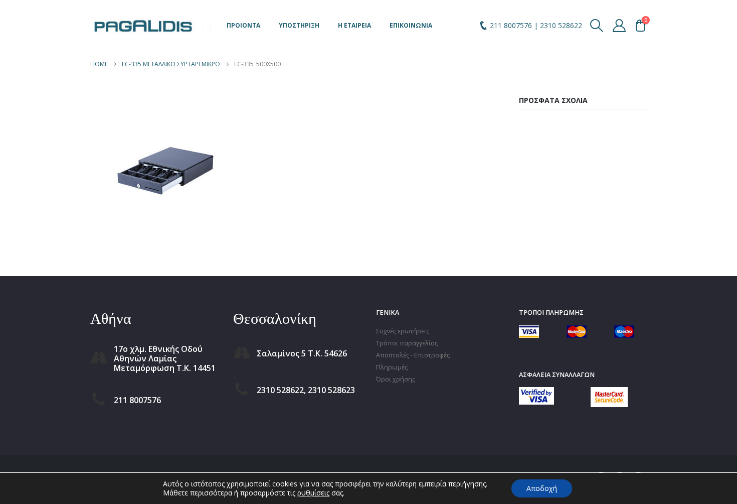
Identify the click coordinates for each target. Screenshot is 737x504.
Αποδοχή (541, 488)
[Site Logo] (143, 25)
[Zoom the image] (536, 393)
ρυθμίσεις (313, 492)
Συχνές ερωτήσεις (402, 331)
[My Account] (619, 25)
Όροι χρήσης (395, 379)
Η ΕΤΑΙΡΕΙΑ (354, 25)
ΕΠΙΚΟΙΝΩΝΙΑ (411, 25)
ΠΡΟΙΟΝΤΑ (243, 25)
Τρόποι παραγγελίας (407, 343)
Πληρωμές (392, 367)
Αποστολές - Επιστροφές (413, 355)
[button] (597, 25)
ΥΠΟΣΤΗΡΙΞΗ (299, 25)
